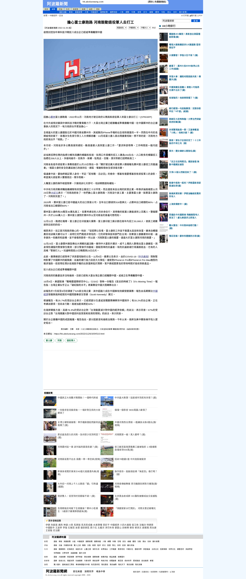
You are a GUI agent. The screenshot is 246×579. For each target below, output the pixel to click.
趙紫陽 (145, 527)
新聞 (53, 9)
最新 (63, 12)
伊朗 (48, 525)
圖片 (183, 12)
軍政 (71, 12)
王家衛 (49, 530)
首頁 (46, 9)
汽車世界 (87, 561)
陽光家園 (130, 564)
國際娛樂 (96, 557)
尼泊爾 (56, 530)
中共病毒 (143, 256)
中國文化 (129, 549)
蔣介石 (93, 527)
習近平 (106, 525)
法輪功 (142, 525)
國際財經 (113, 12)
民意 (124, 545)
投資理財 (163, 549)
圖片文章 (82, 553)
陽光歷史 (104, 564)
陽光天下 (121, 564)
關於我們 (136, 572)
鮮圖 (151, 561)
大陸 (86, 12)
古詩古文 (155, 549)
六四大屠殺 (125, 525)
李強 (65, 527)
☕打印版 (185, 16)
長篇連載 (74, 553)
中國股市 (50, 527)
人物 (121, 12)
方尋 (72, 329)
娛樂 (83, 9)
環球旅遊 (136, 561)
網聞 (127, 12)
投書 (109, 545)
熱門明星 (79, 557)
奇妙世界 (128, 561)
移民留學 (96, 561)
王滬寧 (58, 527)
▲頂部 (172, 572)
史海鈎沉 (70, 549)
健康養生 (62, 549)
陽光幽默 (113, 564)
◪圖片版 (193, 16)
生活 (67, 9)
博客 (98, 9)
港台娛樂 (87, 557)
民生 (145, 12)
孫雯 (77, 527)
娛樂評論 (104, 557)
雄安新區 (85, 527)
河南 (59, 340)
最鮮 (55, 561)
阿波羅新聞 (57, 4)
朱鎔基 (54, 525)
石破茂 (71, 527)
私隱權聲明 (163, 572)
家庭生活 (79, 549)
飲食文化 (62, 561)
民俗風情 (144, 561)
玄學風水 (104, 549)
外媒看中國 (68, 545)
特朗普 (150, 525)
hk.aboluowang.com (93, 2)
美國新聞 (78, 12)
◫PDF (199, 16)
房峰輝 (125, 527)
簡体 (151, 2)
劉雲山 (118, 527)
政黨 (94, 545)
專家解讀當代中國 (83, 564)
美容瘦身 (146, 549)
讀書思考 (180, 549)
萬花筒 (120, 561)
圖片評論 (130, 545)
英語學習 (189, 549)
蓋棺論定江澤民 (68, 564)
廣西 (60, 525)
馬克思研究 (95, 564)
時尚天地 (104, 561)
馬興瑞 (77, 525)
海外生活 (96, 549)
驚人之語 (77, 545)
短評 (99, 545)
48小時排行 (169, 26)
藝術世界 (138, 549)
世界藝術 (57, 553)
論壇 (91, 9)
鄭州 (53, 117)
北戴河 (101, 527)
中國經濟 (94, 12)
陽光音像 (138, 564)
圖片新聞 (155, 541)
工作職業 (112, 549)
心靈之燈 (87, 549)
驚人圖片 (57, 564)
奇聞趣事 (112, 561)
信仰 (175, 12)
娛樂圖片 (121, 557)
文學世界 (65, 553)
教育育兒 (121, 549)
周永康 (153, 527)
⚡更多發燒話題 (53, 521)
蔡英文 (138, 527)
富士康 (49, 340)
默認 (154, 28)
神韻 (65, 525)
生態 (163, 12)
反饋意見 (145, 572)
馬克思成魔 (87, 525)
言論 (60, 545)
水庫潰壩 (97, 525)
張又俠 (135, 525)
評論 (60, 9)
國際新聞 (104, 12)
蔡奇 (132, 527)
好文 (104, 545)
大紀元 (54, 193)
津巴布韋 (109, 527)
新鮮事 (75, 9)
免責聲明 (154, 572)
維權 (151, 12)
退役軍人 (71, 340)
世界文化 (172, 549)
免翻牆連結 (160, 2)
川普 (71, 525)
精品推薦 (112, 557)
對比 (114, 545)
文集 (89, 545)
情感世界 (70, 561)
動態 (84, 545)
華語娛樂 (70, 557)
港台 (169, 12)
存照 (119, 545)
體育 (157, 12)
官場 (139, 12)
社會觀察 (79, 561)
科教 (133, 12)
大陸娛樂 (62, 557)
